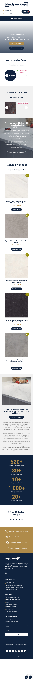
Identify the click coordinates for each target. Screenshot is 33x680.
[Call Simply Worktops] (26, 677)
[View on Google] (5, 536)
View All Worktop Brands (16, 65)
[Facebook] (6, 628)
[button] (16, 18)
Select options (16, 209)
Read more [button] (9, 531)
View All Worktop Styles (16, 97)
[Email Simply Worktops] (30, 677)
